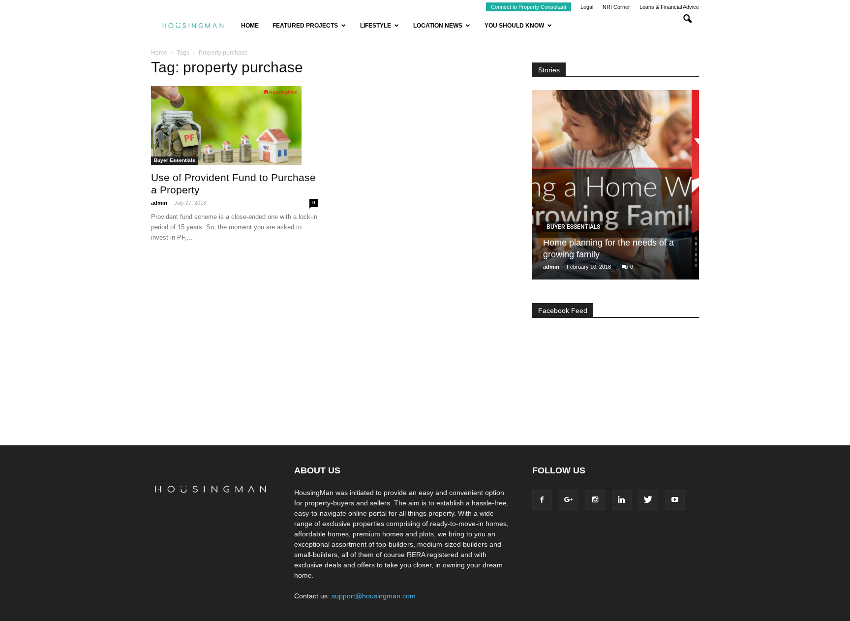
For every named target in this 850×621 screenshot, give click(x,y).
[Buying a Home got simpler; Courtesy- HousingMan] (612, 188)
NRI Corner (616, 7)
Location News (437, 25)
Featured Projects (305, 25)
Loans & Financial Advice (669, 7)
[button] (687, 25)
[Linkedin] (622, 500)
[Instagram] (595, 500)
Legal (586, 7)
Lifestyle (375, 25)
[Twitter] (648, 500)
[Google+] (568, 500)
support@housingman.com (374, 596)
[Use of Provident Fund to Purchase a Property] (234, 125)
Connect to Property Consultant (528, 7)
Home (250, 25)
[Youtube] (675, 500)
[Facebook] (542, 500)
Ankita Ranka (561, 267)
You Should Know (514, 25)
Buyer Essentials (174, 160)
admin (159, 203)
